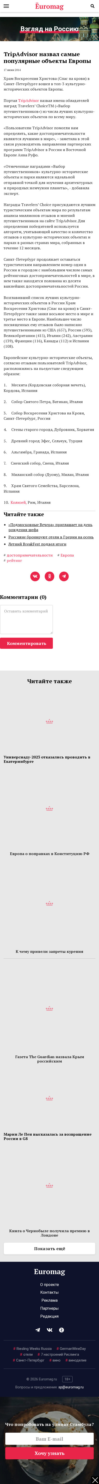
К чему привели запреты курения (49, 951)
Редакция (49, 1316)
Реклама (50, 1300)
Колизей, (19, 502)
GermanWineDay (71, 1348)
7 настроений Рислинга (58, 1354)
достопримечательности (28, 555)
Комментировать (26, 643)
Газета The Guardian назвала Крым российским (49, 1059)
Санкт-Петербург (28, 1360)
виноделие (76, 1360)
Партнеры (49, 1308)
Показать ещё (49, 1248)
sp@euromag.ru (71, 1387)
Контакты (49, 1292)
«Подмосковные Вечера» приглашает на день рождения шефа (50, 527)
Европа (65, 555)
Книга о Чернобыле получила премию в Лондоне (49, 1233)
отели (26, 1354)
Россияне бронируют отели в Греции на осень (51, 537)
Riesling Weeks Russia (32, 1348)
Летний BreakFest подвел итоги (37, 544)
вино (55, 1360)
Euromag (49, 6)
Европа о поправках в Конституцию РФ (49, 853)
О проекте (49, 1284)
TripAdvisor (28, 100)
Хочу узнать (50, 1453)
